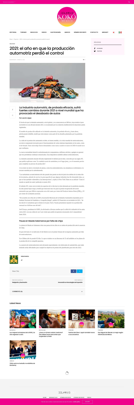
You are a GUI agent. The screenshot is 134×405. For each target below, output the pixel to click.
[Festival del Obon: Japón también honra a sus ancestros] (81, 319)
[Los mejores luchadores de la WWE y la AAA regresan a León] (23, 319)
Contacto (94, 32)
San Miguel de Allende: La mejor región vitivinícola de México (110, 333)
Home (44, 397)
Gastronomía (55, 32)
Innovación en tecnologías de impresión (70, 282)
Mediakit (105, 32)
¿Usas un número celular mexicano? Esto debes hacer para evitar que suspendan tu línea (51, 334)
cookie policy (76, 401)
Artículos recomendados (8, 2)
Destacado (42, 330)
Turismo (23, 32)
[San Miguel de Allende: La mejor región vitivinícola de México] (111, 319)
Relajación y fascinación (19, 282)
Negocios (34, 32)
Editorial (13, 32)
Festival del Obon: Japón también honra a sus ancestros (81, 333)
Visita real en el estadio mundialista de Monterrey (22, 364)
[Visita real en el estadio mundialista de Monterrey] (23, 349)
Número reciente (80, 32)
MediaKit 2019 (53, 397)
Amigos (67, 32)
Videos (44, 32)
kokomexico (13, 59)
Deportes (12, 330)
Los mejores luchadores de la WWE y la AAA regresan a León (22, 333)
